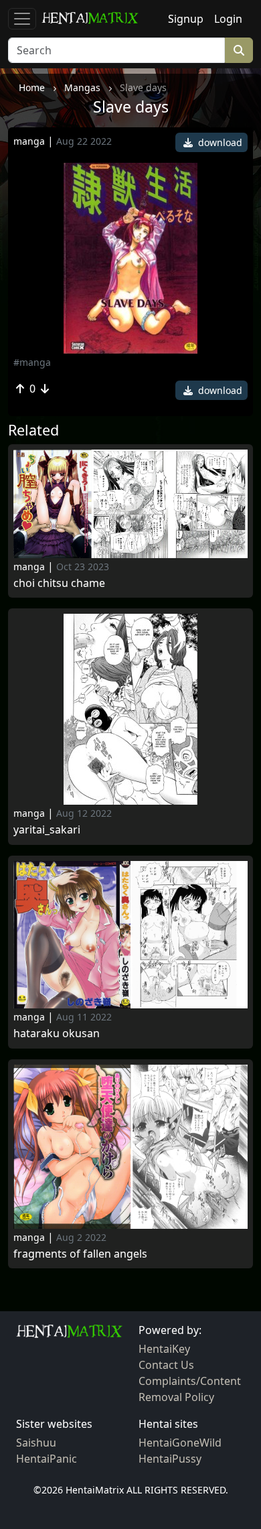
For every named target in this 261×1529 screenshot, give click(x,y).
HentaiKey (164, 1348)
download (218, 142)
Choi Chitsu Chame (59, 583)
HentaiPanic (46, 1458)
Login (228, 18)
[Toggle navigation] (22, 18)
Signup (185, 18)
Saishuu (36, 1442)
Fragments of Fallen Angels (80, 1254)
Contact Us (166, 1364)
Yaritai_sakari (46, 829)
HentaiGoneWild (180, 1442)
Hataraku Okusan (56, 1033)
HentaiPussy (170, 1458)
